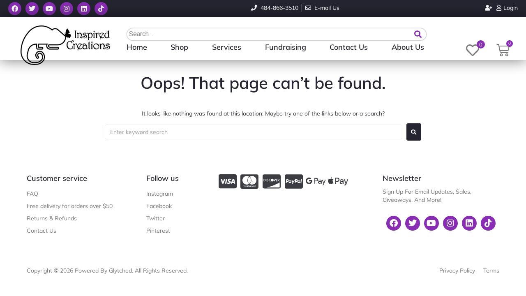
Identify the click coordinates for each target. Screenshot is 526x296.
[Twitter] (32, 8)
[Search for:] (253, 132)
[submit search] (418, 34)
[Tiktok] (101, 8)
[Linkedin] (83, 8)
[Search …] (269, 34)
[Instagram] (66, 8)
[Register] (489, 8)
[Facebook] (14, 8)
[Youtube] (49, 8)
